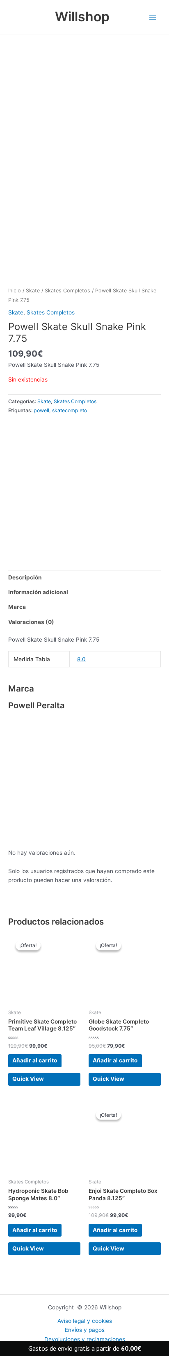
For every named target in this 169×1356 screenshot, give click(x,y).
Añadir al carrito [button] (34, 1060)
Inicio (14, 290)
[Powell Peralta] (69, 486)
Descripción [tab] (25, 577)
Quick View (28, 1078)
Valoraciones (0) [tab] (31, 622)
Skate (33, 290)
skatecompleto (69, 410)
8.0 (81, 659)
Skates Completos (67, 290)
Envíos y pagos (85, 1330)
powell (41, 410)
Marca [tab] (17, 607)
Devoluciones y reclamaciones (84, 1339)
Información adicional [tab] (38, 592)
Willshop (82, 17)
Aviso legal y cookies (84, 1321)
